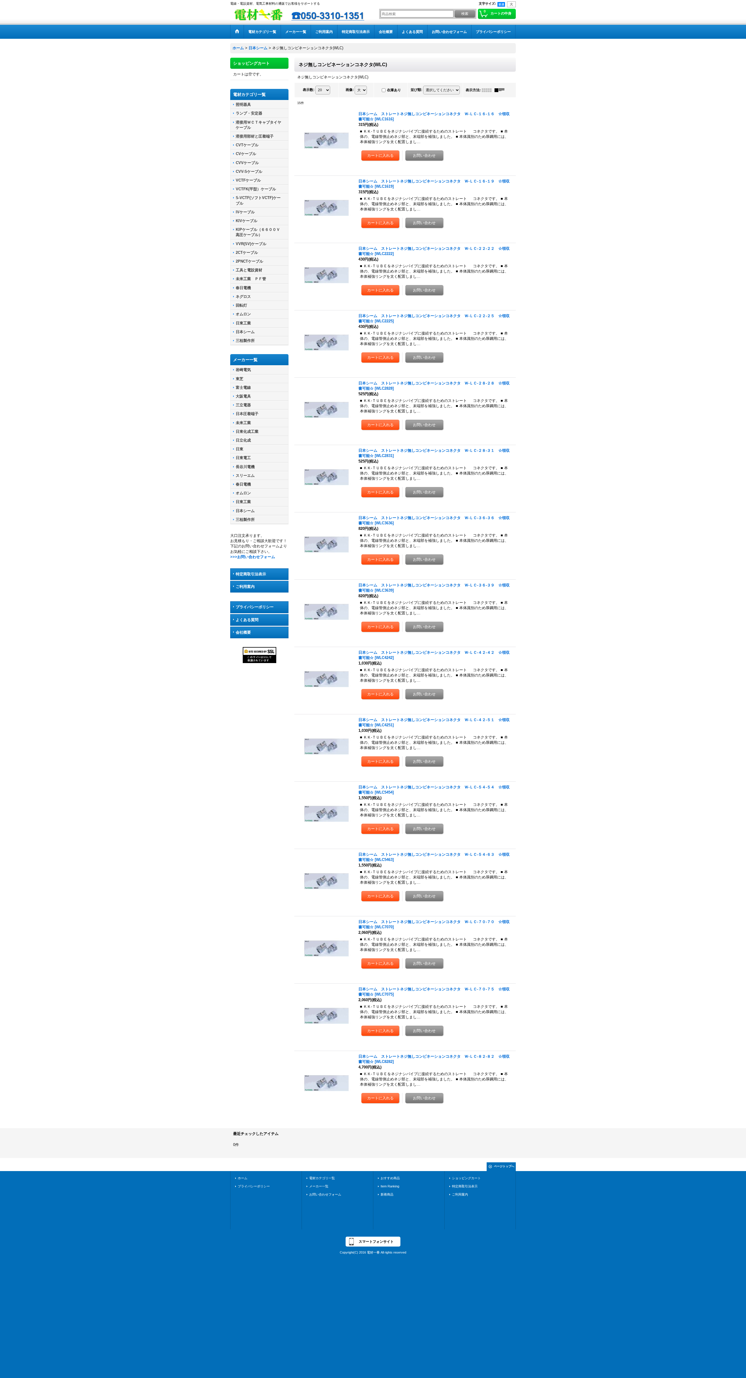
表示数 (308, 90)
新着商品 (387, 1194)
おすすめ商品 (390, 1178)
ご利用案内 (245, 586)
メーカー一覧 (318, 1186)
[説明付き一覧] (501, 90)
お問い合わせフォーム (325, 1194)
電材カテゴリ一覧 (322, 1178)
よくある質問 (247, 620)
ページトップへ (504, 1166)
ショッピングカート (466, 1178)
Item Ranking (390, 1186)
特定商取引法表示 (251, 574)
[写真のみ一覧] (488, 90)
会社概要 (243, 632)
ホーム (242, 1178)
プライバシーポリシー (255, 607)
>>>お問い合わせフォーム (252, 557)
